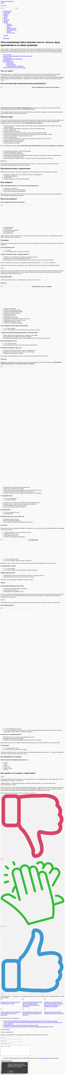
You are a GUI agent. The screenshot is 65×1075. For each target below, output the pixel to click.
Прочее (6, 22)
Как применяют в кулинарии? (15, 66)
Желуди (9, 31)
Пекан (8, 27)
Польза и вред (11, 32)
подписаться (43, 1058)
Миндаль (6, 14)
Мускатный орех (11, 28)
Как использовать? (9, 61)
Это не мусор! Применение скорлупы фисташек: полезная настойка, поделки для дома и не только (30, 1021)
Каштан (9, 24)
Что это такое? (8, 54)
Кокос (5, 18)
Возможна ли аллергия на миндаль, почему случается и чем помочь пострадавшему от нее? (28, 1026)
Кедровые (9, 25)
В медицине (10, 63)
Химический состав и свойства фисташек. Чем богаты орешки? (21, 1025)
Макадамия (7, 12)
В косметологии (11, 64)
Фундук (6, 21)
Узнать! (11, 1071)
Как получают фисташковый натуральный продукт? (18, 56)
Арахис (6, 17)
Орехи (2, 2)
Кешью (6, 15)
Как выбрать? (7, 60)
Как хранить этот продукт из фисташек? (15, 67)
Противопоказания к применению (13, 59)
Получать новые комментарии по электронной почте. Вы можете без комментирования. (31, 1058)
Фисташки (7, 19)
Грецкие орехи (8, 11)
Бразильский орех (12, 29)
